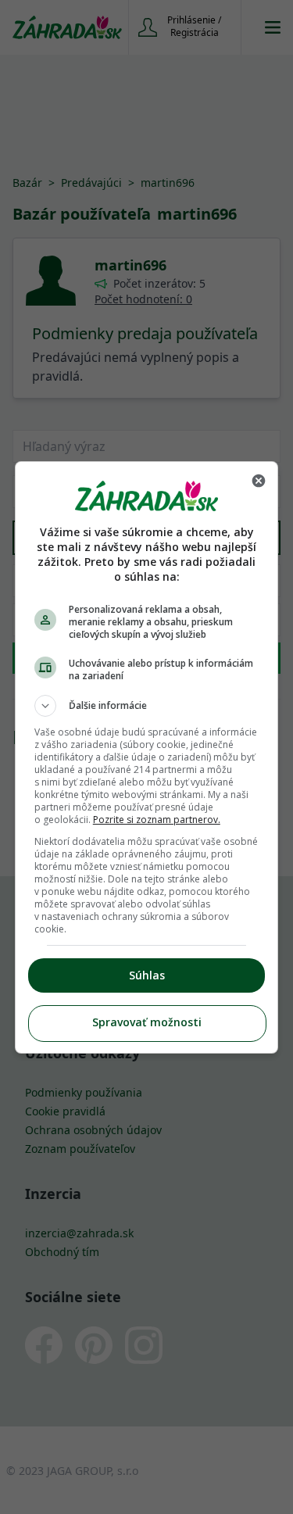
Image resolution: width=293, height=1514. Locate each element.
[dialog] (147, 757)
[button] (146, 706)
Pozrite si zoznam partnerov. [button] (156, 819)
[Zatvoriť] (258, 480)
